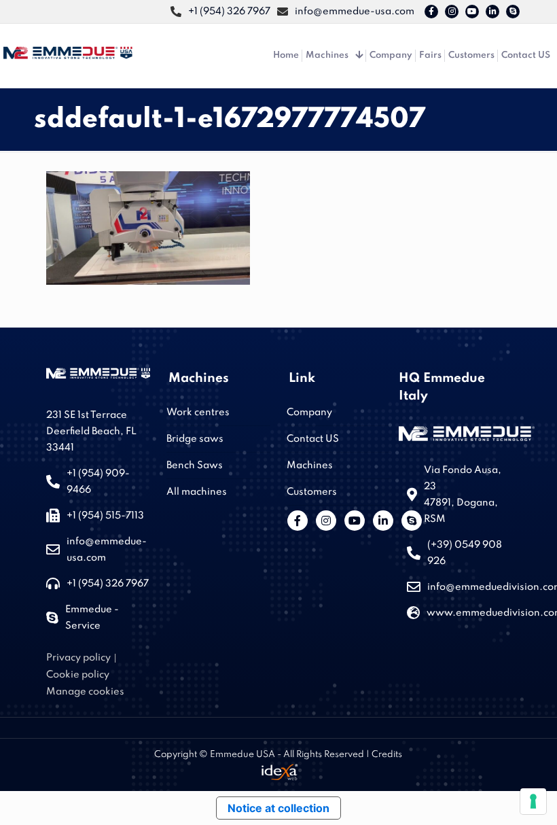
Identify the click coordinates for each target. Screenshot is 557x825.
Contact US (313, 439)
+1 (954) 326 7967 (108, 584)
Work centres (198, 412)
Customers (312, 492)
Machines (310, 465)
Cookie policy (77, 675)
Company (309, 412)
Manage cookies (85, 692)
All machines (196, 492)
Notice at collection (278, 808)
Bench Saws (194, 465)
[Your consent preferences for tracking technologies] (533, 801)
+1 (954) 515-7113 (105, 516)
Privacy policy (78, 658)
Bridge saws (194, 439)
